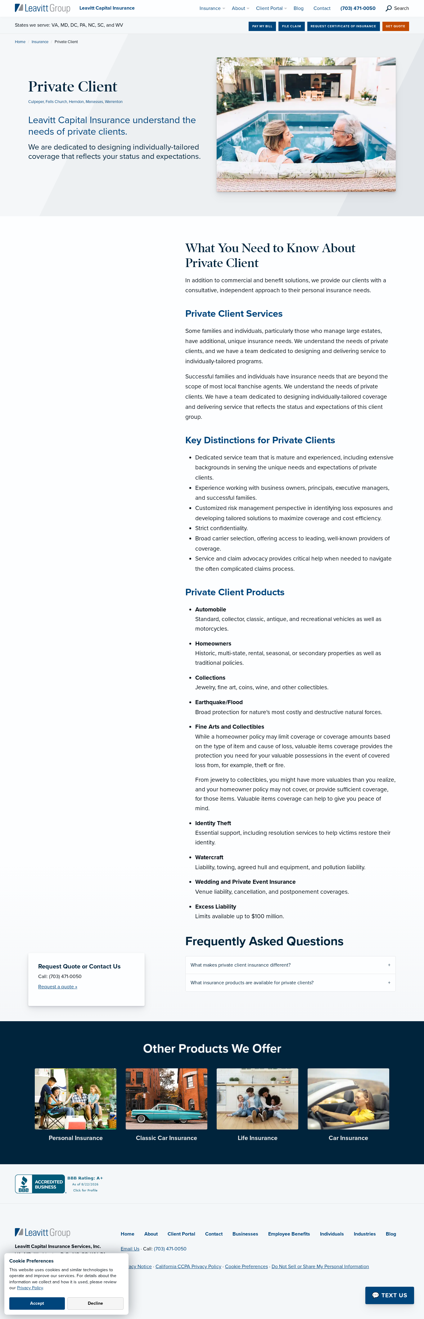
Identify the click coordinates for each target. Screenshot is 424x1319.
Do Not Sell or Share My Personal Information (320, 1266)
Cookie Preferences (246, 1266)
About (151, 1234)
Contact (214, 1234)
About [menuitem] (238, 8)
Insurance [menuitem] (210, 8)
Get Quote (395, 26)
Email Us (130, 1249)
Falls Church (56, 101)
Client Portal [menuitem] (269, 8)
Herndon (76, 101)
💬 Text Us (390, 1295)
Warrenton (114, 101)
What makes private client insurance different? (241, 965)
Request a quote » (57, 987)
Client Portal (181, 1234)
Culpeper (36, 101)
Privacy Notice (136, 1266)
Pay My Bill (262, 26)
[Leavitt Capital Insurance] (42, 8)
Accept (37, 1303)
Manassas (94, 101)
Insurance (40, 41)
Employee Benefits (289, 1234)
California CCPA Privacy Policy (188, 1266)
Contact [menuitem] (322, 8)
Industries (365, 1234)
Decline (95, 1303)
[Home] (42, 1233)
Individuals (332, 1234)
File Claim (291, 26)
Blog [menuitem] (299, 8)
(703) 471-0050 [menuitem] (358, 8)
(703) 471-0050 (170, 1249)
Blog (391, 1234)
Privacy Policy (30, 1287)
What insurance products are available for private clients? (252, 983)
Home (20, 41)
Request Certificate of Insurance (343, 26)
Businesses (245, 1234)
